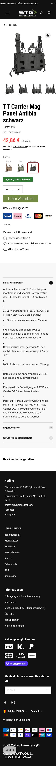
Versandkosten (20, 146)
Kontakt (8, 558)
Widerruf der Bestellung (16, 719)
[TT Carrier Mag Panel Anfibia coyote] (8, 167)
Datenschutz (11, 564)
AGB (7, 570)
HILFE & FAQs (11, 540)
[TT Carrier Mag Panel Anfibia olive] (20, 167)
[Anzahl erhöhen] (19, 189)
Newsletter (10, 546)
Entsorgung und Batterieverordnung (22, 596)
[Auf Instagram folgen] (13, 702)
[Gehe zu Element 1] (9, 89)
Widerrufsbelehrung (14, 625)
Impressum (10, 576)
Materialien (10, 602)
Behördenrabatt (12, 534)
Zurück (13, 24)
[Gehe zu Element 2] (23, 89)
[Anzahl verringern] (7, 189)
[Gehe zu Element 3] (36, 89)
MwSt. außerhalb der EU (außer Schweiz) (25, 608)
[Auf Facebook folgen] (5, 702)
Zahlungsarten (12, 619)
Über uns (9, 613)
